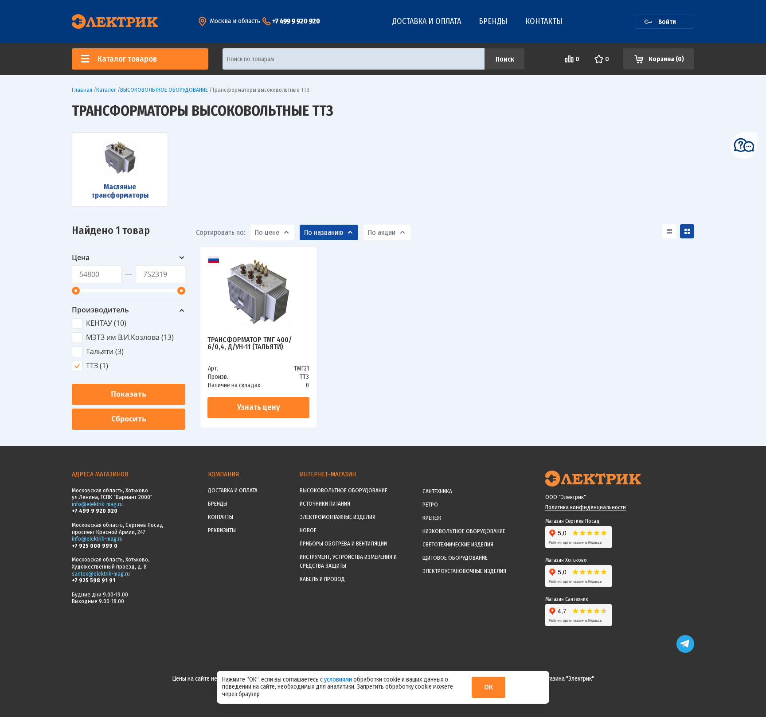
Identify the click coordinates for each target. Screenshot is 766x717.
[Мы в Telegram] (685, 650)
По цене (267, 232)
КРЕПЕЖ (431, 517)
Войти (667, 22)
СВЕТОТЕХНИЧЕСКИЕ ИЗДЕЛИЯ (457, 544)
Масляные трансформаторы (120, 191)
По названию (323, 232)
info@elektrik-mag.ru (97, 504)
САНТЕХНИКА (437, 491)
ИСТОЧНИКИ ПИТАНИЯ (325, 503)
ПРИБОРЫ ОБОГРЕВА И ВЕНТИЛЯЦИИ (343, 543)
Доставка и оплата (426, 21)
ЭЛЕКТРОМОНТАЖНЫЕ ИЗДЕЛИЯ (337, 517)
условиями (338, 679)
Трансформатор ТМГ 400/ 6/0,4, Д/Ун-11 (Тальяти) (249, 343)
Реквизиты (222, 530)
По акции (381, 232)
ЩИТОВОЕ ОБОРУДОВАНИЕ (455, 557)
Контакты (544, 21)
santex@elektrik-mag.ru (101, 573)
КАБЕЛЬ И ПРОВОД (322, 579)
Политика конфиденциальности (585, 507)
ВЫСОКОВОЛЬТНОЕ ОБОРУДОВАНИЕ (343, 490)
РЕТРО (430, 504)
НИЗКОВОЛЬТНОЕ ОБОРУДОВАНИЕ (463, 531)
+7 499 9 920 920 (296, 21)
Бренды (493, 21)
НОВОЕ (308, 530)
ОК (488, 687)
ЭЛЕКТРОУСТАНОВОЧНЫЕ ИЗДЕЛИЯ (464, 571)
